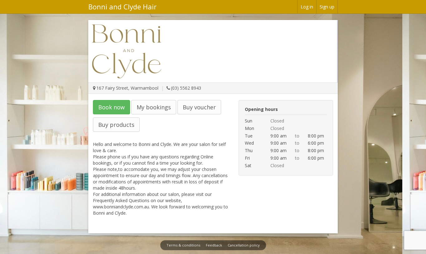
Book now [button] (111, 107)
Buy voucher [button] (199, 107)
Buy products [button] (116, 124)
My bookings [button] (154, 107)
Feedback (214, 245)
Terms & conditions (183, 245)
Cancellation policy (244, 245)
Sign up (327, 7)
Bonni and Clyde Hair (122, 6)
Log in (307, 7)
